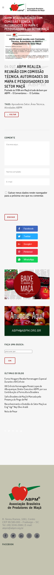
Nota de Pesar (10, 411)
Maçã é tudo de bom (34, 90)
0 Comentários (20, 93)
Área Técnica (37, 104)
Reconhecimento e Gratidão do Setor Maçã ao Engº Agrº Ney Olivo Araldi (25, 405)
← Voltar (11, 114)
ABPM (7, 93)
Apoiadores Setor (21, 104)
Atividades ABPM (13, 107)
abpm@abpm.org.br (12, 528)
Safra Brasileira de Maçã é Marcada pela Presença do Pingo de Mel (22, 398)
